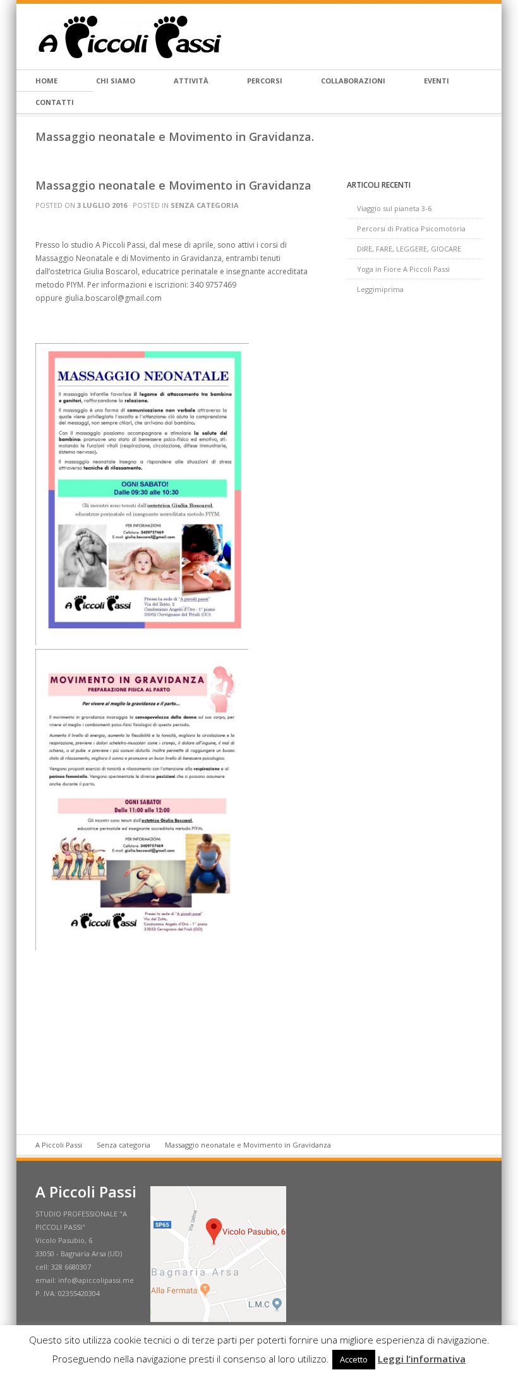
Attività (191, 80)
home (46, 80)
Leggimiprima (380, 289)
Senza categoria (205, 205)
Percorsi (264, 80)
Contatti (54, 102)
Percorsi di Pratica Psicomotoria (411, 228)
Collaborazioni (353, 80)
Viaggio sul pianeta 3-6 (394, 208)
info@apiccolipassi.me (96, 1280)
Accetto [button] (354, 1359)
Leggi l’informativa (422, 1358)
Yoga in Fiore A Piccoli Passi (403, 269)
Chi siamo (115, 80)
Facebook (478, 37)
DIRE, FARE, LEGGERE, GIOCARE (409, 248)
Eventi (436, 80)
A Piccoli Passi (58, 1145)
